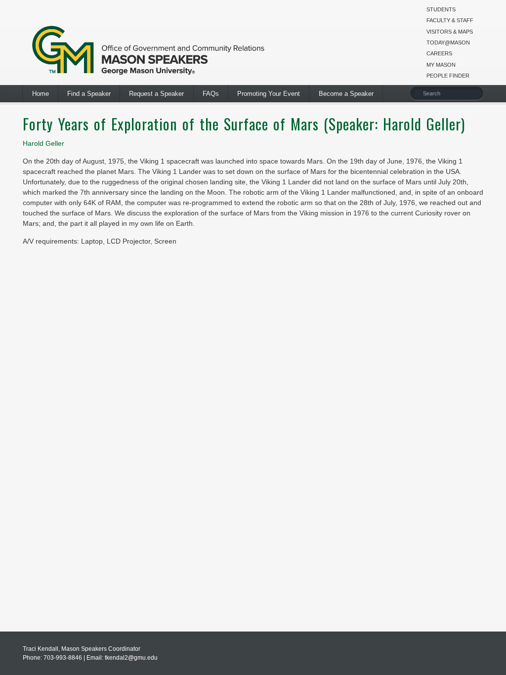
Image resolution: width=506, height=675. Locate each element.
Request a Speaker (156, 93)
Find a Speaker (89, 93)
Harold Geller (43, 143)
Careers (439, 53)
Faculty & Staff (449, 20)
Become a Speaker (346, 93)
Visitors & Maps (449, 32)
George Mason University (148, 48)
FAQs (211, 93)
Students (441, 9)
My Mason (441, 65)
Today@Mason (448, 42)
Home (40, 93)
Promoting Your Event (268, 93)
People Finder (447, 76)
